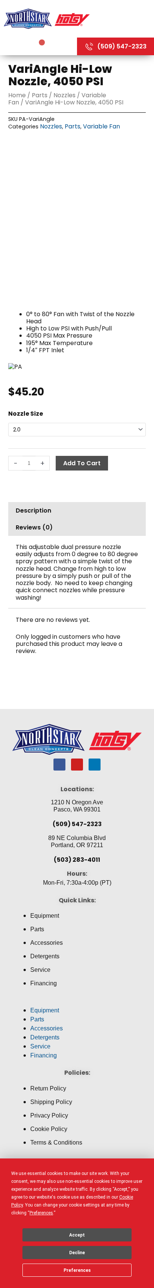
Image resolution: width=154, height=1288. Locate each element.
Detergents (44, 956)
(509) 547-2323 (77, 824)
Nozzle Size (25, 413)
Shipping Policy (51, 1102)
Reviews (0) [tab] (34, 527)
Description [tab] (33, 510)
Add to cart (82, 463)
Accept (77, 1235)
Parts (39, 95)
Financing (43, 983)
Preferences (77, 1270)
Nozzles (64, 95)
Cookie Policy (48, 1129)
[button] (77, 1001)
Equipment (44, 915)
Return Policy (48, 1088)
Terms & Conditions (56, 1142)
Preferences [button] (41, 1213)
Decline (77, 1252)
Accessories (46, 943)
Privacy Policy (49, 1115)
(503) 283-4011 (77, 859)
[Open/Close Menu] (123, 18)
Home (17, 95)
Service (40, 970)
